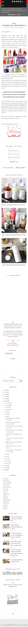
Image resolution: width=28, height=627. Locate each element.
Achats (4, 478)
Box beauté (5, 481)
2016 (5, 398)
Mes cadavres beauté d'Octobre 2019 (14, 235)
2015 (5, 401)
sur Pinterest (15, 157)
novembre (8, 405)
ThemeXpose (4, 620)
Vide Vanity (8, 41)
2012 (5, 470)
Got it (19, 14)
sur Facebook (14, 150)
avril (7, 456)
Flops (4, 492)
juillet (7, 414)
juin (6, 416)
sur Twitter (15, 154)
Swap (4, 506)
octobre (7, 407)
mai (6, 454)
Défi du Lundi (6, 487)
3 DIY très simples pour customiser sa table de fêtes (16, 518)
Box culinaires (6, 483)
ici (23, 116)
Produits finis (6, 499)
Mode (4, 496)
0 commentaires (20, 27)
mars (7, 458)
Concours (5, 485)
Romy (26, 625)
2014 (5, 465)
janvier (7, 463)
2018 (5, 394)
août (7, 411)
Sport (4, 505)
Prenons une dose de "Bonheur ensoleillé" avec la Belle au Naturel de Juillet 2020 (16, 552)
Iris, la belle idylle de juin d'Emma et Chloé (17, 560)
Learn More (11, 14)
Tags (4, 508)
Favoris (4, 490)
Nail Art (4, 498)
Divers (4, 489)
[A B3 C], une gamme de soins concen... (14, 204)
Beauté (14, 23)
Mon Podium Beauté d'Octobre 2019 (14, 265)
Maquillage (5, 494)
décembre (8, 403)
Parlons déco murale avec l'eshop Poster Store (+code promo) (16, 543)
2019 (5, 392)
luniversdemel (8, 625)
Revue (4, 503)
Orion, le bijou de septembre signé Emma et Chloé (17, 527)
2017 (5, 396)
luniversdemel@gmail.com (13, 345)
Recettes (5, 501)
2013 (5, 467)
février (7, 460)
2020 (5, 390)
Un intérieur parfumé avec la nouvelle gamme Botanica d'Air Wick (17, 535)
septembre (8, 409)
